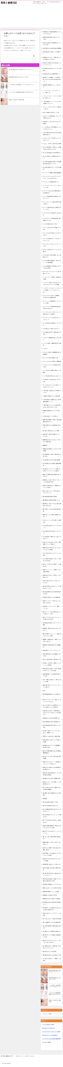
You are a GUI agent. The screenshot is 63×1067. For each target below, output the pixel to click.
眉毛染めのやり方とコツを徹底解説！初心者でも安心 (52, 746)
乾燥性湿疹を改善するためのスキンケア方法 (18, 77)
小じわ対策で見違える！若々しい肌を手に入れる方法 (52, 559)
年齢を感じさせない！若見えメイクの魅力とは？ (52, 576)
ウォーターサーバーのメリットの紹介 (51, 1031)
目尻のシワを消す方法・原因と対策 (16, 99)
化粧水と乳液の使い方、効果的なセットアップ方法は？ (52, 486)
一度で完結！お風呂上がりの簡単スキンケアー (52, 391)
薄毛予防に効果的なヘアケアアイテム (52, 884)
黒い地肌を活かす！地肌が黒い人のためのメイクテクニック (52, 946)
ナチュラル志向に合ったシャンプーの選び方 (52, 250)
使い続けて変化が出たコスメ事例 (51, 430)
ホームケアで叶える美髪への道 (50, 357)
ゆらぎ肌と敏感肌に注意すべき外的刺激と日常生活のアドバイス (52, 162)
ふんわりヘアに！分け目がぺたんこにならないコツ (52, 139)
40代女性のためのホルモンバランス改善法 (52, 69)
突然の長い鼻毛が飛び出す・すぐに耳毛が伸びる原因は (52, 773)
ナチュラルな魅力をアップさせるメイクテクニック (52, 239)
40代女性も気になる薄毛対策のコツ (51, 74)
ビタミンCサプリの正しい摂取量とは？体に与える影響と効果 (51, 296)
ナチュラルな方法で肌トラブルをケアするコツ (52, 234)
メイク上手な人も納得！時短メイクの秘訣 (52, 371)
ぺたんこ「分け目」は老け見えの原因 (52, 143)
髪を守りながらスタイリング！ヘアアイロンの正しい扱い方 (52, 941)
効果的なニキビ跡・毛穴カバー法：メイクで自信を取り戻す (52, 481)
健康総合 (45, 445)
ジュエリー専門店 (46, 1042)
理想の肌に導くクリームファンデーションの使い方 (52, 686)
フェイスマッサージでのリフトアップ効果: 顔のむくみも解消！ (52, 313)
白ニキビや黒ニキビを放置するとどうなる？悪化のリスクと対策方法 (52, 706)
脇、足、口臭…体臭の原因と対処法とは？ (52, 837)
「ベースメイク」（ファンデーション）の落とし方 (51, 91)
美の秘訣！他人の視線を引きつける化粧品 (52, 794)
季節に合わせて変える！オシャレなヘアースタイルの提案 (52, 548)
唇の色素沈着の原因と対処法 (50, 496)
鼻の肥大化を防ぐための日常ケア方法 (52, 955)
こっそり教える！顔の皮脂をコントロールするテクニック (21, 84)
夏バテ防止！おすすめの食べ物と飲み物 (52, 510)
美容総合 (45, 798)
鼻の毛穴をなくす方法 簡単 (49, 951)
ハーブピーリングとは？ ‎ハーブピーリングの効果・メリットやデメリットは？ (52, 290)
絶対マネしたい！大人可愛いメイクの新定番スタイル (52, 783)
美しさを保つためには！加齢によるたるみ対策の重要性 (52, 788)
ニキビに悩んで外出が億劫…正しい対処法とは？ (52, 256)
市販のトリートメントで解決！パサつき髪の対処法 (52, 570)
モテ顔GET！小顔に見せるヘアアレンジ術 (52, 380)
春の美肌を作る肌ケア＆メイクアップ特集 (52, 623)
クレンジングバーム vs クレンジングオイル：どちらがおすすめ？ (52, 177)
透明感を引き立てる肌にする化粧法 (51, 898)
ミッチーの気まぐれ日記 (48, 1024)
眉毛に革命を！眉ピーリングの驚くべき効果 (52, 740)
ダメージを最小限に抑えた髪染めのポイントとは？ (52, 208)
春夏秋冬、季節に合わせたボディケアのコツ (52, 629)
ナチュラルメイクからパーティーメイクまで (52, 245)
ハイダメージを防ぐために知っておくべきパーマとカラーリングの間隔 (52, 283)
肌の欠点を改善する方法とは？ (50, 805)
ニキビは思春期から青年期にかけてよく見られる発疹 (52, 267)
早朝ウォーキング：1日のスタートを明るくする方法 (52, 601)
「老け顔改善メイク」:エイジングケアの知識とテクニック (52, 102)
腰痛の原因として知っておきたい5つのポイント (52, 843)
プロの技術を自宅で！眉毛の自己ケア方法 (52, 333)
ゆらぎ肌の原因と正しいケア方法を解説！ (52, 168)
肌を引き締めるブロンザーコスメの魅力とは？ (52, 815)
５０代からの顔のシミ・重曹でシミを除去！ (52, 959)
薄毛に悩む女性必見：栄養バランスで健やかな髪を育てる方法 (52, 879)
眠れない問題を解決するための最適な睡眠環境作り (52, 751)
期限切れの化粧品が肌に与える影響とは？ (52, 645)
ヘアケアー (45, 348)
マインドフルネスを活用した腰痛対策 (52, 361)
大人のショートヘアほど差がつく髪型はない (52, 521)
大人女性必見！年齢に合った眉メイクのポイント (52, 537)
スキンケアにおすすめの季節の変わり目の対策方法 (52, 191)
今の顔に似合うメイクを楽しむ (50, 416)
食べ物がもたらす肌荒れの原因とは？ (52, 931)
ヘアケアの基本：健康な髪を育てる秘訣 (52, 344)
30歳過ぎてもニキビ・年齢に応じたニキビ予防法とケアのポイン (52, 58)
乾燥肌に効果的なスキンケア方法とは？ (51, 411)
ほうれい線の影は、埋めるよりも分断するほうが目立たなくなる (52, 148)
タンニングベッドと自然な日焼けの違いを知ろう (52, 202)
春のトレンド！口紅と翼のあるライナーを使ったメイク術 (52, 612)
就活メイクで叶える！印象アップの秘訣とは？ (52, 565)
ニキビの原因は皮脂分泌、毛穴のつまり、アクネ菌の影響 (52, 261)
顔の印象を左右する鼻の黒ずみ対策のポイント (52, 903)
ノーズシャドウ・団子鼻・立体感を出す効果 (52, 278)
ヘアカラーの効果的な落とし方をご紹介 (52, 338)
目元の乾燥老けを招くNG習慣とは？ (52, 721)
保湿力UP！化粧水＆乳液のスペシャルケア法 (51, 435)
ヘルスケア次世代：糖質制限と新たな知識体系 (52, 353)
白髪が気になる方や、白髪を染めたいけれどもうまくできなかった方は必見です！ (52, 712)
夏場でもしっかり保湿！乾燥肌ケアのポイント (52, 515)
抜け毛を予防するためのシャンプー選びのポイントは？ (52, 587)
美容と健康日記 (9, 2)
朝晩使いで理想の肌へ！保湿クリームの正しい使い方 (52, 640)
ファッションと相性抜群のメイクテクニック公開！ (52, 302)
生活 (44, 690)
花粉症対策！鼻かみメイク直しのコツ (52, 864)
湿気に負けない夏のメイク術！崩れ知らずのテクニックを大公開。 (52, 669)
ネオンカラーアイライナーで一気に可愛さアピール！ (52, 272)
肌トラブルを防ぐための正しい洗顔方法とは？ (52, 821)
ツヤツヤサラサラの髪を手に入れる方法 (52, 213)
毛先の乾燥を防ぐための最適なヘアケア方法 (52, 655)
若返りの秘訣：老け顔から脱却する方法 (52, 868)
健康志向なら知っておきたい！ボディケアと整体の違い (52, 440)
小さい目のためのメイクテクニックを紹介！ (52, 554)
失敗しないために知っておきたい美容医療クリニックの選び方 (52, 543)
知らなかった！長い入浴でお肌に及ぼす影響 (52, 757)
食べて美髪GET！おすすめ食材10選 (51, 922)
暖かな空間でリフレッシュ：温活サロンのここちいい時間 (52, 634)
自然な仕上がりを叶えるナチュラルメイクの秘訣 (52, 859)
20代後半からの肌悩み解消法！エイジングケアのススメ (52, 32)
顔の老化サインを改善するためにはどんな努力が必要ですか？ (52, 908)
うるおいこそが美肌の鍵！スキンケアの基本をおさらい (52, 117)
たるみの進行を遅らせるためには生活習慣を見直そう (52, 133)
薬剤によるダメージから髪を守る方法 (52, 888)
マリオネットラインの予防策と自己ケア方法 (52, 365)
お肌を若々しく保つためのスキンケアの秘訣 (52, 122)
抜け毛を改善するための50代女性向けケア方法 (52, 592)
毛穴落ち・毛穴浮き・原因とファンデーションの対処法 (52, 664)
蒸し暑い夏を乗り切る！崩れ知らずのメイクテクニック (21, 69)
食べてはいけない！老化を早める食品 (52, 918)
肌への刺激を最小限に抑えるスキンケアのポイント (52, 810)
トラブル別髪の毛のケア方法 (50, 224)
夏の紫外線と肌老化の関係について (51, 500)
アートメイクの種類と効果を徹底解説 (52, 172)
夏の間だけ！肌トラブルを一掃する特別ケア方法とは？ (52, 504)
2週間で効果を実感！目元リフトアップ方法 (52, 38)
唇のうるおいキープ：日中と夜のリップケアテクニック (52, 492)
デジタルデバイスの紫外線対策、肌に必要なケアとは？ (52, 219)
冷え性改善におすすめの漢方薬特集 (51, 460)
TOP (8, 1056)
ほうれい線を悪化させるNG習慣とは (52, 152)
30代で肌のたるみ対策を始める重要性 (52, 48)
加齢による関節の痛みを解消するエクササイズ (52, 475)
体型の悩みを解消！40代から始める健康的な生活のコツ (52, 420)
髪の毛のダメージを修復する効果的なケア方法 (52, 935)
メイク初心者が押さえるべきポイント (52, 376)
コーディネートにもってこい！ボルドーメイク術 (52, 186)
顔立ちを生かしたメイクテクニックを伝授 (52, 914)
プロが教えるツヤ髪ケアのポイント (51, 328)
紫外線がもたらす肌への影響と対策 (51, 778)
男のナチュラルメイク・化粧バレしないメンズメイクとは (52, 700)
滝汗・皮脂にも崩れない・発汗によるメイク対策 (52, 680)
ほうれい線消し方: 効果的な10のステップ (52, 157)
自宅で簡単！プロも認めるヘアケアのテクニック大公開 (52, 854)
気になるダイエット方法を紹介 (49, 1035)
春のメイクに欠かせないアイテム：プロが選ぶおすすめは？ (52, 618)
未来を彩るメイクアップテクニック (51, 650)
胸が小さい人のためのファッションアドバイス (52, 832)
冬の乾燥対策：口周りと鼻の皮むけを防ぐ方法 (52, 455)
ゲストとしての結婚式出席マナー (51, 181)
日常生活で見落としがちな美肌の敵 (51, 597)
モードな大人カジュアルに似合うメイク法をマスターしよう (52, 386)
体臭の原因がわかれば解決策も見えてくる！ (52, 426)
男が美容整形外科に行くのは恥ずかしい (52, 695)
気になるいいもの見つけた (48, 1028)
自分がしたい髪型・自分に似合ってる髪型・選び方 (52, 848)
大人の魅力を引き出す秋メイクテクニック (52, 532)
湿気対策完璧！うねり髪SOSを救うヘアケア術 (52, 675)
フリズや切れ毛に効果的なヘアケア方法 (52, 324)
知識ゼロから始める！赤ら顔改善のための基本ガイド (52, 768)
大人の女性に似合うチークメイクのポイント (52, 526)
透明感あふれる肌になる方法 (50, 895)
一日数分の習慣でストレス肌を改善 (51, 396)
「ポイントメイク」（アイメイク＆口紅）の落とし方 (52, 97)
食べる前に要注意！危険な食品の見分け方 (52, 926)
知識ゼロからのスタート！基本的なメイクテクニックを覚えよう (52, 762)
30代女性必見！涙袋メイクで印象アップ (52, 52)
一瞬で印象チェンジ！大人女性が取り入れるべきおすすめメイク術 (52, 406)
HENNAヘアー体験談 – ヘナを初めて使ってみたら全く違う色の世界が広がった (52, 79)
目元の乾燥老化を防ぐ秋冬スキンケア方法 (52, 726)
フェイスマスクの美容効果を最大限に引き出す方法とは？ (21, 92)
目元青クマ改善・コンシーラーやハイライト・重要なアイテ (52, 731)
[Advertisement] (31, 16)
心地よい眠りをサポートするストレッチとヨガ (52, 581)
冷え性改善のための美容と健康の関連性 (52, 464)
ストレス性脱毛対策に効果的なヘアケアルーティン (52, 197)
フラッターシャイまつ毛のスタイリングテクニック (52, 318)
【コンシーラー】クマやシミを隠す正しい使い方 (52, 107)
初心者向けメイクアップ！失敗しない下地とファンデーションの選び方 (52, 469)
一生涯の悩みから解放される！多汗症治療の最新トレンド (52, 400)
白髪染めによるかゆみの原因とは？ (51, 718)
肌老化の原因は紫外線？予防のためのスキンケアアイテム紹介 (52, 826)
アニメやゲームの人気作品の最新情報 (51, 1038)
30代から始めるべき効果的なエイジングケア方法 (52, 43)
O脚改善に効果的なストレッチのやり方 (52, 85)
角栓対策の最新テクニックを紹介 (51, 891)
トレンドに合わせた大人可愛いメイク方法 (52, 228)
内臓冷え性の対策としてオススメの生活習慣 (52, 449)
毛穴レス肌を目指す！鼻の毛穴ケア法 (52, 659)
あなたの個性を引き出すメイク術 (51, 112)
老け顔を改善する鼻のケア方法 (50, 802)
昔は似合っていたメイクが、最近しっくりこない (52, 607)
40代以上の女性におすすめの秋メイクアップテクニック (52, 63)
